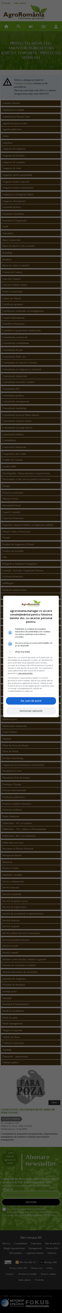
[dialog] (31, 656)
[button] (31, 652)
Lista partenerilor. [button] (25, 673)
